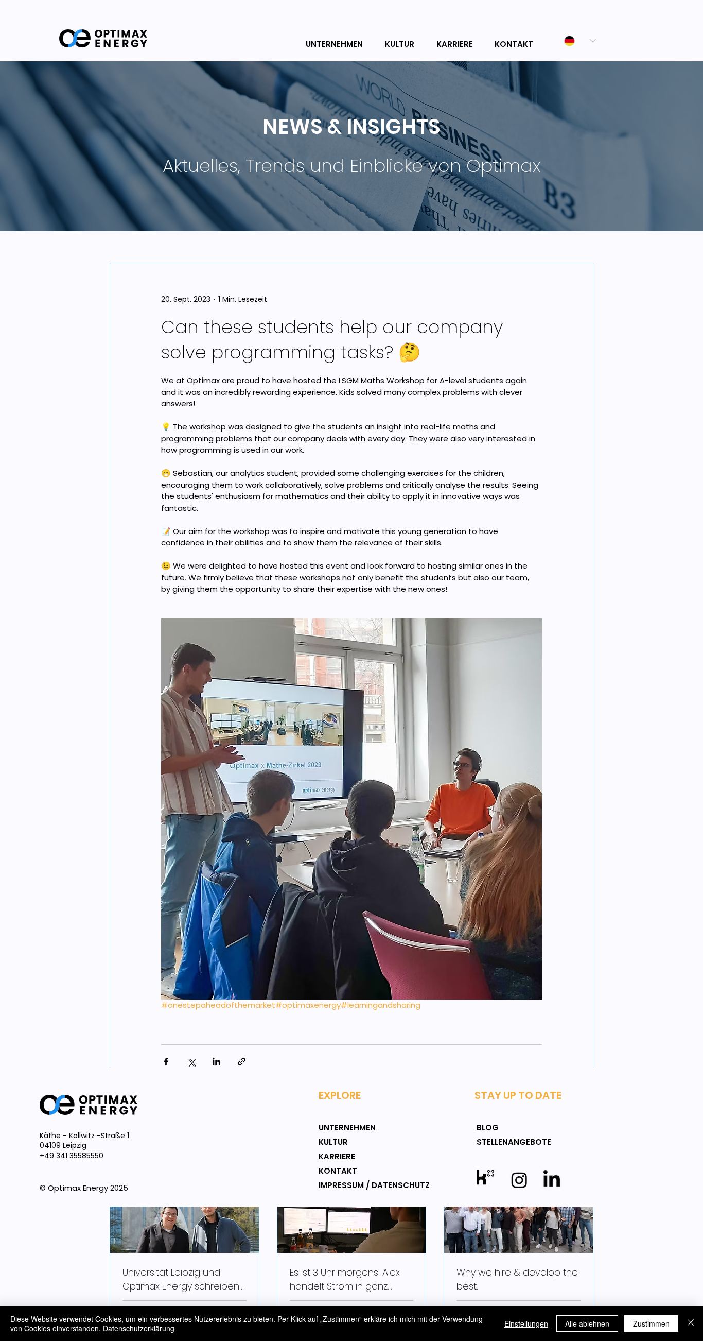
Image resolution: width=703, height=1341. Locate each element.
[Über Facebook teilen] (166, 1062)
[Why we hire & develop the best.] (518, 1211)
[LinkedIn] (551, 1180)
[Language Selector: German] (574, 41)
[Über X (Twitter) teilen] (191, 1062)
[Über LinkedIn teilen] (216, 1062)
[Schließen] (690, 1323)
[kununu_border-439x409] (487, 1180)
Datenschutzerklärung (138, 1328)
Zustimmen (651, 1323)
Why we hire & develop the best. (517, 1279)
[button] (336, 39)
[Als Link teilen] (242, 1062)
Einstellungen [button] (526, 1323)
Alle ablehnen (587, 1323)
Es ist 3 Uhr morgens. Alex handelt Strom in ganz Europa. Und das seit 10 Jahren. (345, 1279)
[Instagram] (519, 1180)
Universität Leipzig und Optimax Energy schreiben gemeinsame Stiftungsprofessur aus (180, 1279)
